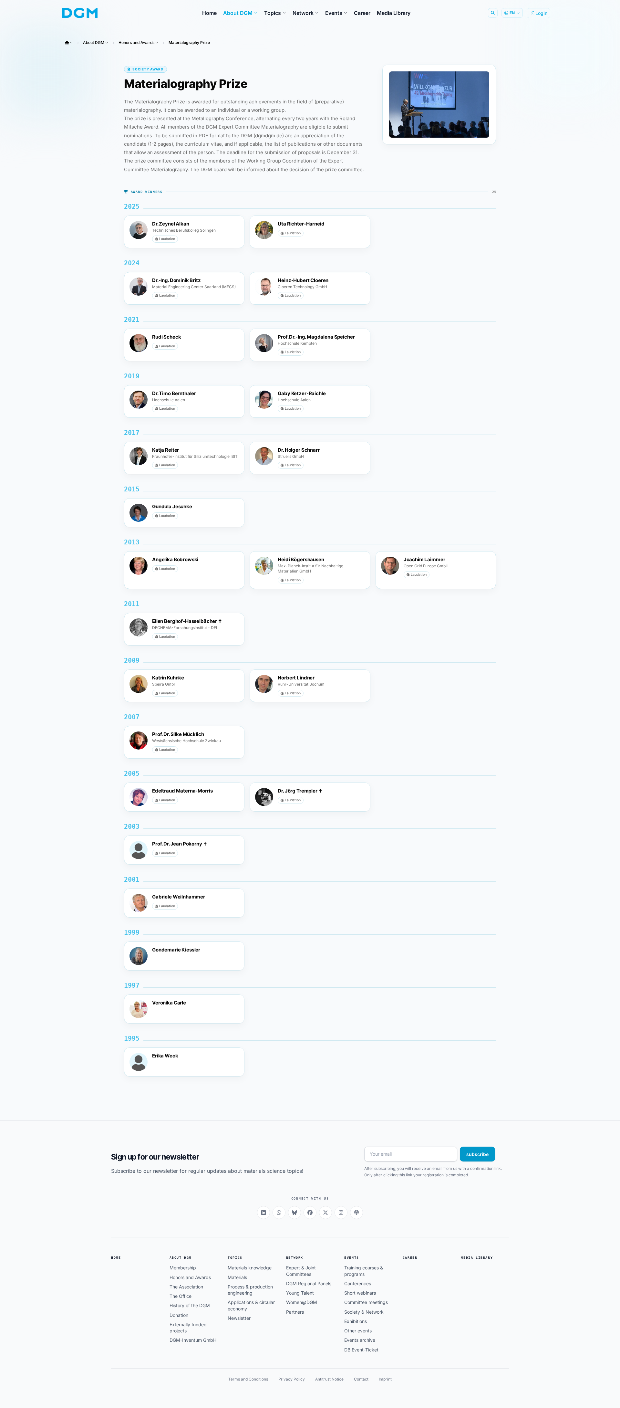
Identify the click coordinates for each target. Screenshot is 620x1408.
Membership (183, 1267)
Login (540, 13)
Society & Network (364, 1312)
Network (294, 1257)
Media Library (477, 1257)
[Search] (493, 13)
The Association (186, 1286)
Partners (295, 1312)
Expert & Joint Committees (301, 1271)
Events (351, 1257)
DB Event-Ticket (361, 1349)
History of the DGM (190, 1305)
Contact (361, 1379)
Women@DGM (301, 1302)
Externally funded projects (188, 1327)
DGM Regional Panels (308, 1283)
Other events (358, 1330)
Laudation (167, 239)
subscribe (477, 1154)
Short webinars (360, 1293)
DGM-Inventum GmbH (193, 1340)
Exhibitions (355, 1321)
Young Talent (300, 1293)
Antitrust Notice (329, 1379)
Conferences (357, 1283)
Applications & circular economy (251, 1305)
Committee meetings (366, 1302)
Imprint (385, 1379)
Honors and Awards (136, 42)
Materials (237, 1277)
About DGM (93, 42)
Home (116, 1257)
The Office (180, 1296)
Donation (179, 1315)
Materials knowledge (250, 1267)
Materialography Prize (189, 42)
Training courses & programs (363, 1271)
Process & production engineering (250, 1290)
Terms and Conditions (248, 1379)
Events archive (359, 1340)
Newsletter (239, 1318)
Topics (235, 1257)
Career (410, 1257)
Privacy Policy (291, 1379)
